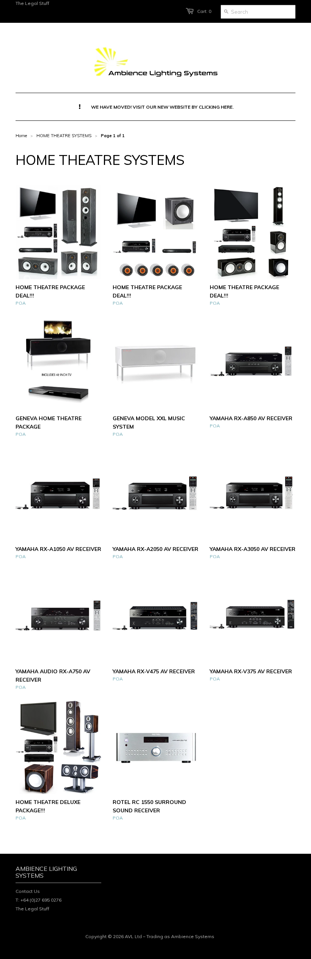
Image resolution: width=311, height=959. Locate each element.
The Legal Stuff (32, 3)
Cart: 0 (204, 11)
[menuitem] (155, 106)
